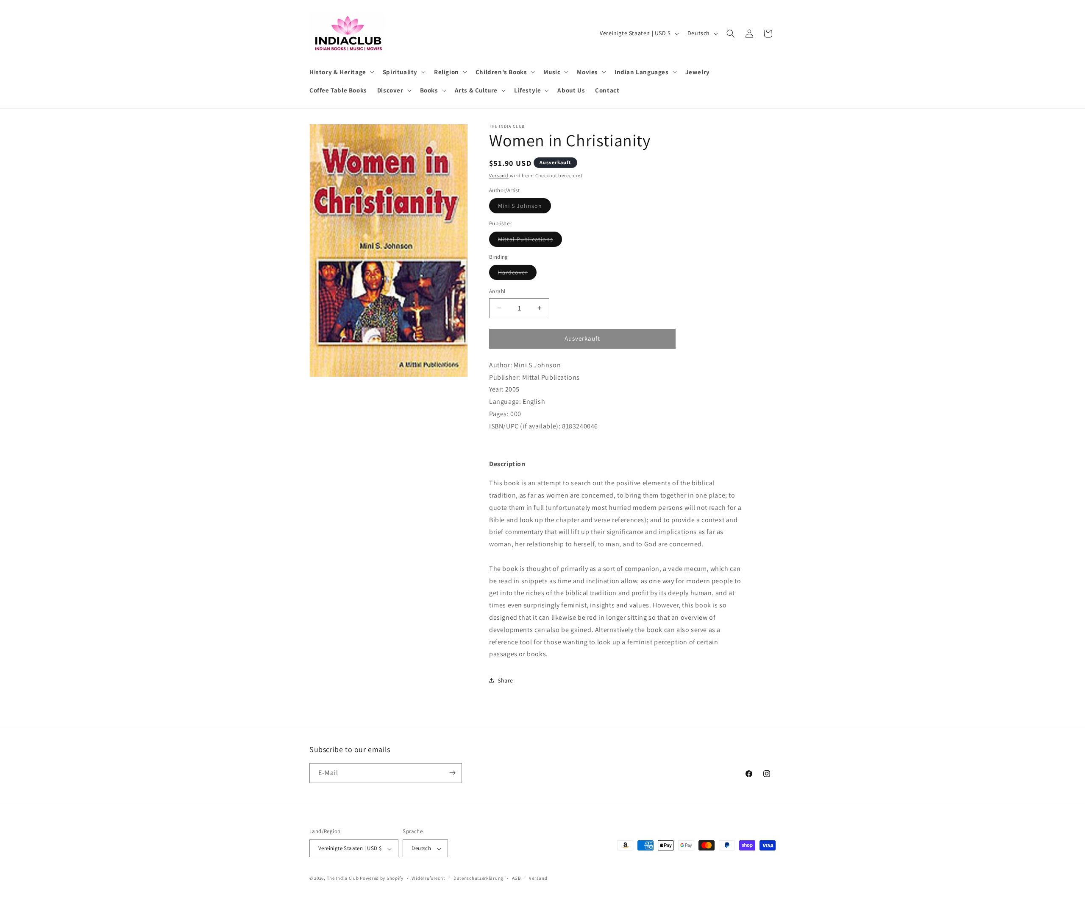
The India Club (343, 878)
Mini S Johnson (524, 207)
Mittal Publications (530, 241)
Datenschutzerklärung (478, 878)
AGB (516, 878)
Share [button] (505, 680)
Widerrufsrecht (428, 878)
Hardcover (517, 274)
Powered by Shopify (381, 878)
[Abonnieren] (452, 773)
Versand (499, 175)
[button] (341, 72)
